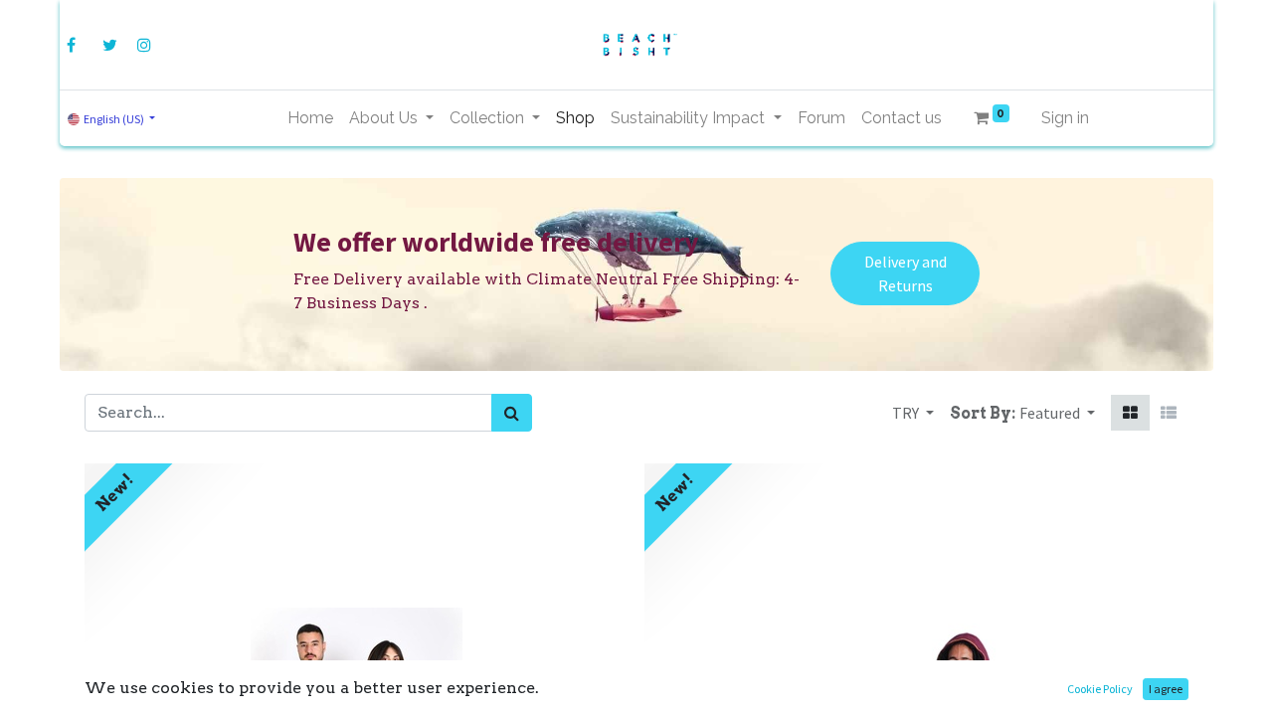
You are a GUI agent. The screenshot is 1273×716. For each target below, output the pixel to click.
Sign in (1065, 117)
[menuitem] (310, 118)
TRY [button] (907, 413)
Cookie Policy (1100, 688)
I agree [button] (1165, 688)
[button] (1057, 413)
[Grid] (1130, 413)
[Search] (511, 413)
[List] (1168, 413)
